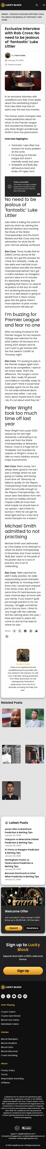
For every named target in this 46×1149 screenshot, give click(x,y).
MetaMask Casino (10, 1024)
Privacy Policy (8, 1070)
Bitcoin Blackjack (9, 1039)
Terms (4, 1074)
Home (5, 14)
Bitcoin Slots (7, 1047)
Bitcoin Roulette (9, 1043)
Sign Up (23, 971)
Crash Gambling (9, 1055)
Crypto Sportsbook (10, 1015)
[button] (37, 5)
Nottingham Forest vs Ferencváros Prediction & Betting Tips (19, 863)
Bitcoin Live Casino (10, 1019)
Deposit (13, 928)
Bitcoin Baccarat (9, 1051)
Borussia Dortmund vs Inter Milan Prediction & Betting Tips (22, 875)
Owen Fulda (19, 55)
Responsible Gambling (12, 1078)
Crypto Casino (8, 1011)
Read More (32, 928)
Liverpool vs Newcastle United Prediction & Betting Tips (21, 841)
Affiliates (5, 1082)
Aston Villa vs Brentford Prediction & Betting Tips (19, 831)
